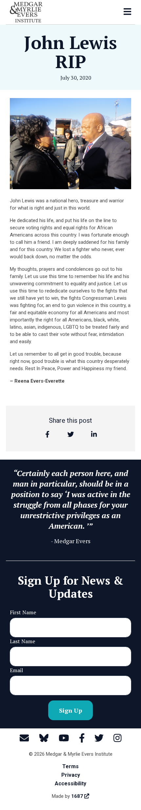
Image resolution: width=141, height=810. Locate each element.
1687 (77, 796)
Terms (70, 766)
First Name (23, 612)
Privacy (70, 775)
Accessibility (70, 783)
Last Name (22, 641)
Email (16, 670)
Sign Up (70, 710)
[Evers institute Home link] (26, 11)
